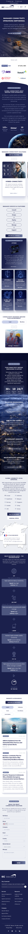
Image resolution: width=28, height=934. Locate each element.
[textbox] (13, 841)
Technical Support (14, 3)
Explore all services (14, 235)
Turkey (18, 505)
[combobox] (5, 824)
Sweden (8, 505)
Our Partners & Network (6, 916)
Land (10, 322)
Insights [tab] (7, 707)
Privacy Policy (9, 927)
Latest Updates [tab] (7, 714)
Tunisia (18, 508)
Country (5, 838)
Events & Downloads (19, 898)
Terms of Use (19, 927)
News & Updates (18, 901)
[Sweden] (4, 529)
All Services (4, 904)
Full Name (5, 815)
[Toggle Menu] (25, 7)
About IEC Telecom (5, 910)
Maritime (22, 322)
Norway (8, 502)
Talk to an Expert (14, 514)
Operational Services (6, 901)
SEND (18, 863)
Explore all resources (14, 702)
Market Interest (6, 844)
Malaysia (19, 499)
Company (5, 827)
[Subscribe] (25, 887)
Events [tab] (7, 710)
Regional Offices (14, 518)
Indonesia (19, 495)
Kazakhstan (9, 499)
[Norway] (4, 529)
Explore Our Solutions (14, 33)
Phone (4, 821)
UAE (7, 508)
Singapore (19, 502)
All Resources (17, 904)
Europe (8, 495)
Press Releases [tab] (20, 710)
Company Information (6, 918)
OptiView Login (10, 1)
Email (4, 832)
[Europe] (3, 532)
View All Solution (14, 155)
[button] (18, 6)
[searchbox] (9, 846)
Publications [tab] (20, 707)
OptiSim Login (19, 1)
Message (5, 849)
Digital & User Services (6, 898)
